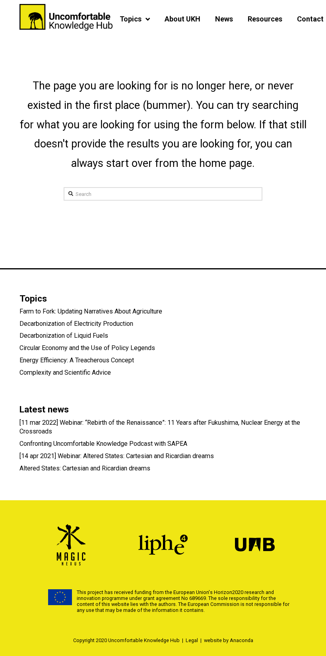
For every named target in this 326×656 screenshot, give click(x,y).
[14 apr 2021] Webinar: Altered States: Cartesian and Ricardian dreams (116, 456)
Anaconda (241, 640)
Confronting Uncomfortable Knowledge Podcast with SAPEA (103, 443)
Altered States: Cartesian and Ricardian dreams (84, 468)
